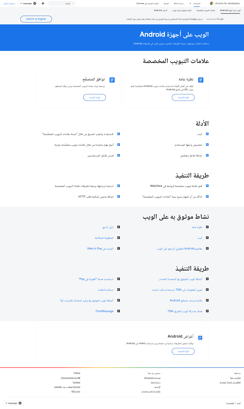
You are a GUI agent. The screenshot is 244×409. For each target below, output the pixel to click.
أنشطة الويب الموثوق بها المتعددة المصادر (180, 279)
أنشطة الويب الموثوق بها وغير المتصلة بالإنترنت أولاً (87, 300)
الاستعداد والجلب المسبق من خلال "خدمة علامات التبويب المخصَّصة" (78, 134)
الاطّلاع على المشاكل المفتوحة (230, 382)
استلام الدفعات (106, 290)
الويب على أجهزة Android (230, 10)
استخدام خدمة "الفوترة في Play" (96, 279)
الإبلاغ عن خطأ (235, 378)
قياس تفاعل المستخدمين (100, 155)
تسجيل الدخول (9, 3)
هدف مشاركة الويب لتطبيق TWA (184, 311)
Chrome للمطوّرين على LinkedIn (67, 387)
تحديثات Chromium (152, 378)
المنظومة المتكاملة (104, 238)
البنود (239, 403)
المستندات (196, 3)
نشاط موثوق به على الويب (181, 10)
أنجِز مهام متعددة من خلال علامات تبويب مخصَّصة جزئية (84, 145)
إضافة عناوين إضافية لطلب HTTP (96, 196)
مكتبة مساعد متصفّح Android (186, 300)
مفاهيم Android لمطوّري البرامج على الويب (179, 248)
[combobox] (62, 3)
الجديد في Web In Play (100, 248)
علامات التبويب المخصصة (206, 10)
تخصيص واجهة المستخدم (188, 145)
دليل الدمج (108, 227)
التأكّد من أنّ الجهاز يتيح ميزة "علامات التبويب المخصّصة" (172, 196)
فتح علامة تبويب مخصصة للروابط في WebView (176, 186)
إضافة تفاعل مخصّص (191, 155)
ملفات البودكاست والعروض (150, 391)
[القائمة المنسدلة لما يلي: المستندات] (189, 3)
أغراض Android (160, 10)
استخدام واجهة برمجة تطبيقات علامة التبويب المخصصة (84, 186)
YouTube (76, 382)
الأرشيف (157, 387)
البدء (199, 134)
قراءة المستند (183, 97)
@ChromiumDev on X (70, 378)
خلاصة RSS (76, 391)
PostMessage (105, 311)
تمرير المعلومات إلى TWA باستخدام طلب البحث (177, 290)
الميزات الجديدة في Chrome (147, 3)
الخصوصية (230, 403)
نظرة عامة (197, 227)
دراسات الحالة (179, 3)
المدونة (166, 3)
